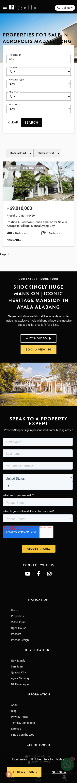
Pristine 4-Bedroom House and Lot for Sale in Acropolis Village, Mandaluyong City (37, 224)
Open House (18, 628)
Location (13, 67)
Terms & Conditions (23, 722)
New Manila (18, 660)
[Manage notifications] (9, 774)
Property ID (15, 54)
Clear (13, 122)
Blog (14, 710)
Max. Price (14, 104)
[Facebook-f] (38, 574)
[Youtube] (28, 574)
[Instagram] (49, 574)
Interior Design (20, 640)
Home (14, 610)
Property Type (16, 79)
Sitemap (16, 728)
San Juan (17, 666)
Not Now (59, 772)
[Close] (75, 753)
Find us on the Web (22, 734)
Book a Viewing (24, 772)
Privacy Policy (19, 716)
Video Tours (18, 622)
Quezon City (18, 672)
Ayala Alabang (20, 678)
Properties (17, 616)
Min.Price (14, 92)
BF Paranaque (20, 684)
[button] (38, 384)
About (15, 705)
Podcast (16, 634)
